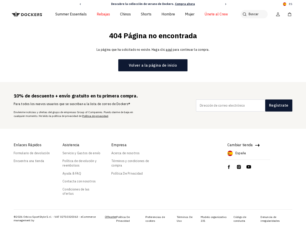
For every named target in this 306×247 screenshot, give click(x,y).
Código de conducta (239, 218)
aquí (169, 50)
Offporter (110, 216)
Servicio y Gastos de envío (81, 153)
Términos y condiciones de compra (130, 163)
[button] (80, 4)
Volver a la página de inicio (153, 65)
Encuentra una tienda (29, 161)
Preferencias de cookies (155, 218)
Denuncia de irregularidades (270, 218)
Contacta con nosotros (79, 181)
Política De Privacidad (127, 173)
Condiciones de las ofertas (76, 191)
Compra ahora (185, 4)
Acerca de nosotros (125, 153)
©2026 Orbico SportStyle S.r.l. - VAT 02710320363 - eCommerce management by (55, 218)
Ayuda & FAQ (71, 173)
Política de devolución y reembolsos (79, 163)
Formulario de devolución (32, 153)
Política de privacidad (95, 116)
